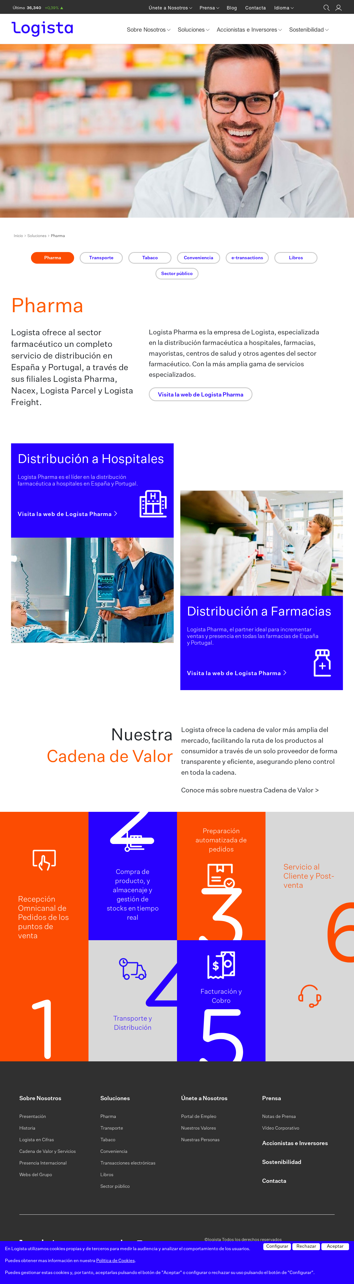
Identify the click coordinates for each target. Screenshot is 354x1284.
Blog (232, 7)
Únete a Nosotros (204, 1098)
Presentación (32, 1117)
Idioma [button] (282, 7)
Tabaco (107, 1140)
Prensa (271, 1098)
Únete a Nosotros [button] (169, 7)
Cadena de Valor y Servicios (47, 1152)
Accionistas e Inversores (295, 1143)
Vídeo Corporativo (280, 1128)
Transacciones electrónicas (127, 1163)
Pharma (108, 1117)
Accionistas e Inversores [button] (248, 29)
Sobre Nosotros (40, 1098)
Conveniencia (113, 1152)
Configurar (277, 1246)
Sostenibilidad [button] (307, 29)
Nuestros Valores (198, 1128)
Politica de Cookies (115, 1261)
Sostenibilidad (281, 1162)
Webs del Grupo (35, 1175)
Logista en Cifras (36, 1140)
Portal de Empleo (198, 1117)
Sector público (115, 1186)
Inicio (18, 236)
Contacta (255, 7)
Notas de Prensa (279, 1117)
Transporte (111, 1128)
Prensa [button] (208, 7)
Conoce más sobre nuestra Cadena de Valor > (250, 790)
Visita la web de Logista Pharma (65, 514)
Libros (106, 1175)
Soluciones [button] (192, 29)
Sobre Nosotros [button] (147, 29)
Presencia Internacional (43, 1163)
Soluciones (36, 236)
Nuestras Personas (200, 1140)
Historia (27, 1128)
